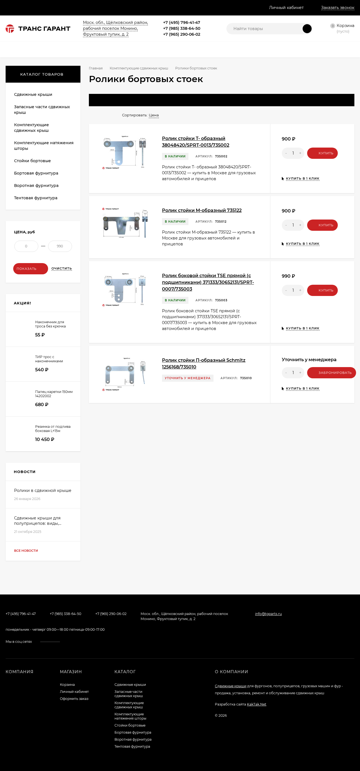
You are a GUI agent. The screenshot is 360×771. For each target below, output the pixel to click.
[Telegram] (213, 23)
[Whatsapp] (206, 23)
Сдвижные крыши (130, 684)
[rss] (102, 641)
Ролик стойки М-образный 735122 (202, 210)
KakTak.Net (256, 704)
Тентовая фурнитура (132, 746)
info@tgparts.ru (268, 614)
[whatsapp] (86, 641)
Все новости (26, 551)
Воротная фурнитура (133, 739)
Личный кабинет (74, 691)
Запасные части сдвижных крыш (128, 693)
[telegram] (94, 641)
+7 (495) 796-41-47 (181, 22)
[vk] (71, 641)
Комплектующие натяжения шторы (130, 716)
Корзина (67, 684)
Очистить (61, 268)
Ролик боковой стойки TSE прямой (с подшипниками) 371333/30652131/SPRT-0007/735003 (208, 282)
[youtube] (78, 641)
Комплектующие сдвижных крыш (139, 68)
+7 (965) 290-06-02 (181, 34)
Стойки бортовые (129, 725)
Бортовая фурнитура (132, 732)
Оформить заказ (74, 699)
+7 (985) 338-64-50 (181, 28)
